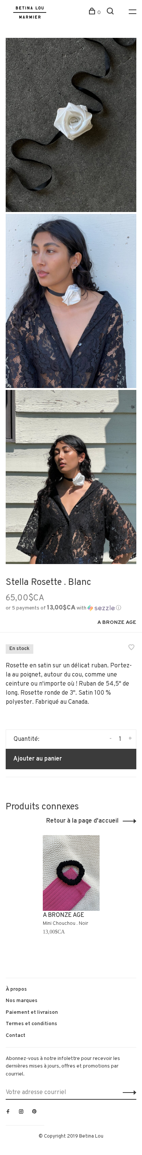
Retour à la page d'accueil (82, 821)
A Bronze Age (116, 622)
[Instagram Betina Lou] (21, 1112)
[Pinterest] (34, 1112)
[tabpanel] (71, 899)
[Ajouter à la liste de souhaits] (131, 648)
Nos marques (21, 1001)
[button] (63, 608)
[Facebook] (8, 1112)
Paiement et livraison (32, 1012)
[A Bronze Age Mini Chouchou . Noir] (71, 873)
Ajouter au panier (37, 759)
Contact (15, 1035)
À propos (16, 989)
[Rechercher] (111, 12)
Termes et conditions (31, 1024)
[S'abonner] (127, 1092)
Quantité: (26, 739)
